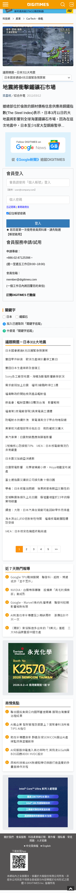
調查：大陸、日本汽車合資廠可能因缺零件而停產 (37, 510)
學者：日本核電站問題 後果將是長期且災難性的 (37, 488)
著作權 (51, 837)
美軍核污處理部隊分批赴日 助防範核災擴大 (34, 428)
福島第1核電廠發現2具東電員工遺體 (28, 411)
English (47, 845)
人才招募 (42, 840)
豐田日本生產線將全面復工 (22, 368)
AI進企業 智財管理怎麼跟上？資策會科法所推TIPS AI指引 (40, 726)
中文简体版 (32, 845)
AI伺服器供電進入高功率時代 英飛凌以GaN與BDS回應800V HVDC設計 (40, 752)
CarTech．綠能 (34, 18)
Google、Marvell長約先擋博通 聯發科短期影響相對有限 (40, 604)
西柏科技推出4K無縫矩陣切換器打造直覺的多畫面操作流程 (40, 765)
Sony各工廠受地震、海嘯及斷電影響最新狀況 (35, 376)
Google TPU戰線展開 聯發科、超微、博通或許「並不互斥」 (39, 579)
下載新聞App (19, 851)
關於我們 (9, 837)
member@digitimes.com (21, 279)
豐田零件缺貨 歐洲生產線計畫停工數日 (31, 359)
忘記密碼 (11, 207)
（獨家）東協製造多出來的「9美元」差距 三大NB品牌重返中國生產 (41, 630)
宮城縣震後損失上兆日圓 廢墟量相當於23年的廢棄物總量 (37, 499)
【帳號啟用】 (14, 234)
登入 (38, 223)
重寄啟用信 (23, 207)
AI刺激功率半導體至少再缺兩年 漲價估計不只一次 (40, 617)
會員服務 (21, 837)
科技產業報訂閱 (37, 837)
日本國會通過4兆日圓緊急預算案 (26, 350)
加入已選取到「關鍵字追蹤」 (25, 323)
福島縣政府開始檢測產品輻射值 (25, 394)
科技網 (6, 18)
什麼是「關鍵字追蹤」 (21, 330)
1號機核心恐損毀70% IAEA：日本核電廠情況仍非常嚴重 (37, 448)
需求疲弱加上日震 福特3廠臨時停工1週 (31, 385)
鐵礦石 (23, 316)
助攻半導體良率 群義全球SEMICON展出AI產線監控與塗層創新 (39, 739)
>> (56, 549)
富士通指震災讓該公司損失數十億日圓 (30, 480)
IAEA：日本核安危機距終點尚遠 (25, 531)
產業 (18, 18)
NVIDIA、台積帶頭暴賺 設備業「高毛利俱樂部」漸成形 (40, 592)
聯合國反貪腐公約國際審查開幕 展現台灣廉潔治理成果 (40, 714)
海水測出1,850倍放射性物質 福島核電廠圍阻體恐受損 (36, 521)
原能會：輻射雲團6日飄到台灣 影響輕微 (32, 402)
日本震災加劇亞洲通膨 (19, 458)
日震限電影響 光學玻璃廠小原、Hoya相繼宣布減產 (38, 469)
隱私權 (61, 837)
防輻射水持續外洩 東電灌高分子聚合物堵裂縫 (36, 420)
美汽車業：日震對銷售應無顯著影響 (28, 437)
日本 (9, 316)
